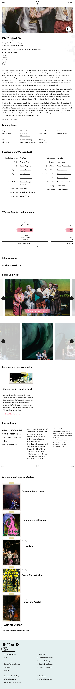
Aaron (62, 178)
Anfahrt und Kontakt (10, 654)
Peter (43, 142)
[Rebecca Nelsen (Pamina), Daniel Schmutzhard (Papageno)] (37, 346)
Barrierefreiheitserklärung (12, 664)
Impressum (42, 654)
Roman (43, 133)
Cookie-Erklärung (44, 661)
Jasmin (24, 196)
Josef (61, 162)
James (60, 158)
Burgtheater (42, 676)
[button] (37, 246)
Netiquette (7, 667)
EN (71, 2)
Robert (62, 170)
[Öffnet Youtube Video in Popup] (37, 297)
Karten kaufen (23, 230)
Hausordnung (8, 661)
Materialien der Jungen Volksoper (17, 630)
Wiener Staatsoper (10, 679)
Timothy (25, 162)
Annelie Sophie (27, 192)
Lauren (25, 166)
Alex (5, 142)
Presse (6, 649)
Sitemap (6, 670)
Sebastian (64, 174)
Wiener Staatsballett (45, 679)
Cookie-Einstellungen (45, 664)
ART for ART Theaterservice (12, 682)
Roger (28, 142)
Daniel (64, 166)
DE (68, 2)
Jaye (25, 174)
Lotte (6, 133)
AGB (5, 658)
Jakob (25, 170)
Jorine (62, 133)
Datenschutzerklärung (45, 658)
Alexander (26, 178)
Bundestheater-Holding (11, 676)
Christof (25, 136)
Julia (23, 188)
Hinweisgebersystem (45, 667)
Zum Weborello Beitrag (12, 414)
